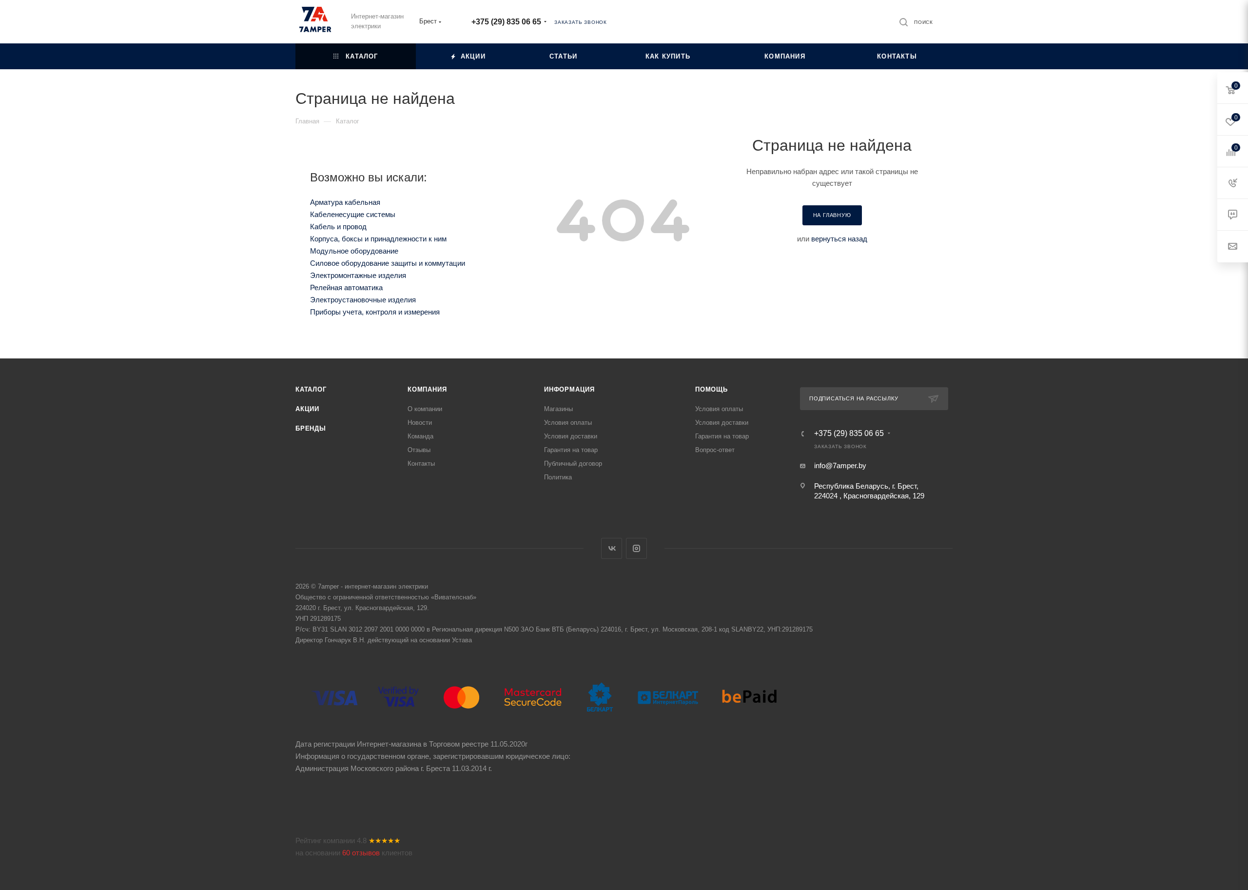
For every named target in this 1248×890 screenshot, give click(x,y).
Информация (569, 389)
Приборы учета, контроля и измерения (375, 312)
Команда (420, 436)
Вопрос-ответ (715, 450)
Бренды (310, 428)
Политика (558, 477)
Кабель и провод (338, 226)
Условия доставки (570, 436)
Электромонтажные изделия (358, 275)
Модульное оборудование (354, 251)
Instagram (636, 548)
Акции (307, 409)
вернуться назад (839, 239)
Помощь (711, 389)
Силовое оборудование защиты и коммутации (387, 263)
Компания (427, 389)
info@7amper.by (840, 465)
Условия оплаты (568, 422)
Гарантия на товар (571, 450)
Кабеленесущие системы (352, 214)
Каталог (311, 389)
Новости (420, 422)
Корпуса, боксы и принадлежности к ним (378, 239)
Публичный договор (573, 463)
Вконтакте (611, 548)
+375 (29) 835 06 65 (506, 22)
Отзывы (419, 450)
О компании (425, 409)
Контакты (421, 463)
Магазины (558, 409)
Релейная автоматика (346, 287)
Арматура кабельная (345, 202)
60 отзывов (361, 853)
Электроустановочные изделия (363, 300)
